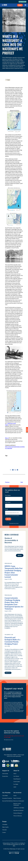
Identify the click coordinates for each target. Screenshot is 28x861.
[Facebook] (17, 470)
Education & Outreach (18, 810)
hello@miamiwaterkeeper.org (13, 844)
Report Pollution (22, 1)
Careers (4, 832)
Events (14, 795)
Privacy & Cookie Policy (14, 852)
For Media (15, 784)
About (14, 773)
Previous (7, 482)
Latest (14, 787)
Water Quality (5, 827)
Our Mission (16, 776)
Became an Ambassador (18, 800)
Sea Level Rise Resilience (7, 800)
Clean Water (5, 795)
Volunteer (4, 829)
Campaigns (4, 824)
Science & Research (17, 813)
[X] (15, 470)
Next (21, 482)
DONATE (20, 5)
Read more (8, 672)
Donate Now (5, 776)
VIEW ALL (20, 555)
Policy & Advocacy (17, 815)
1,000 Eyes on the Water (18, 807)
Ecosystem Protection (7, 798)
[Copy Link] (11, 470)
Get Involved (5, 773)
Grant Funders (16, 781)
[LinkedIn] (13, 470)
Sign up (7, 438)
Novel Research (16, 778)
